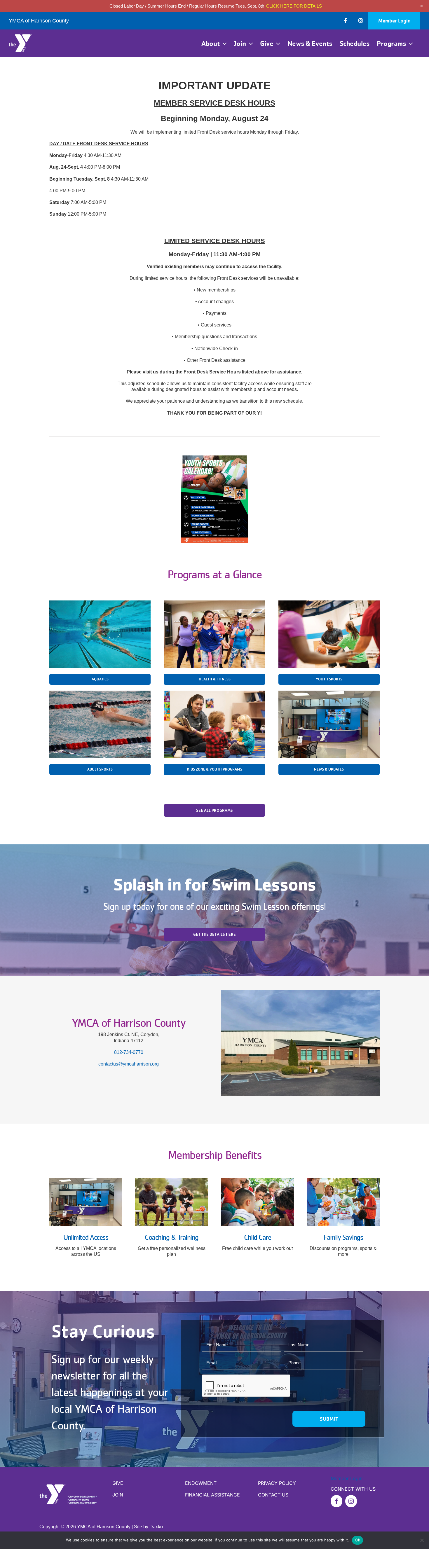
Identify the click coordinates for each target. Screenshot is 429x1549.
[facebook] (336, 1501)
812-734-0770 (128, 1052)
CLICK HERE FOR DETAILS (294, 6)
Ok (357, 1540)
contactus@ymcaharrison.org (128, 1063)
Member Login (346, 1478)
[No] (422, 1540)
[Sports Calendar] (214, 457)
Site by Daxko (148, 1526)
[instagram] (351, 1501)
